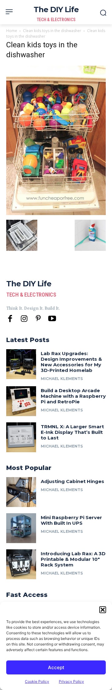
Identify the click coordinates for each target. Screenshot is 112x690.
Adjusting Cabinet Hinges (72, 481)
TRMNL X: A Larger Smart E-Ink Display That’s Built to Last (72, 432)
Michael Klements (62, 378)
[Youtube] (52, 319)
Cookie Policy (37, 681)
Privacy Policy (71, 681)
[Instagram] (24, 319)
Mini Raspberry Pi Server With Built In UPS (71, 520)
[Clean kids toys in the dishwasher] (56, 213)
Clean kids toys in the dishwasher (52, 30)
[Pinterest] (38, 319)
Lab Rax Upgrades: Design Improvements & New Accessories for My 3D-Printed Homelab (71, 361)
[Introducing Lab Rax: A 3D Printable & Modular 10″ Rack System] (21, 564)
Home (11, 30)
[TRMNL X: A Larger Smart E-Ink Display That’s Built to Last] (21, 437)
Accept (56, 667)
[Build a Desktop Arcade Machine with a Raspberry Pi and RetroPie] (21, 401)
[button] (103, 610)
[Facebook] (10, 319)
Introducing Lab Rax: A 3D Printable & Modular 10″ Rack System (73, 559)
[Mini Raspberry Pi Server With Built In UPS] (21, 528)
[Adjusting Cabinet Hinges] (21, 492)
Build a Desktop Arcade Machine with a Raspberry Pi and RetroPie (73, 396)
